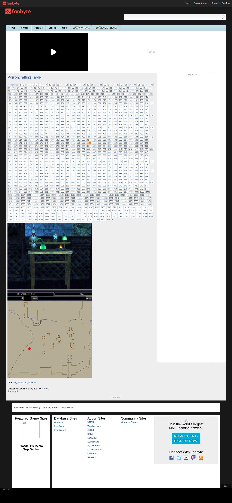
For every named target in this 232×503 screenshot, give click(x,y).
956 (51, 189)
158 (15, 100)
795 (67, 170)
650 (20, 155)
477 (115, 134)
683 (51, 158)
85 (77, 91)
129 (150, 94)
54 (90, 88)
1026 (17, 198)
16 (75, 85)
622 (15, 152)
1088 (117, 204)
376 (15, 125)
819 (46, 174)
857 (104, 177)
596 (25, 149)
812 (9, 174)
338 (99, 118)
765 (51, 167)
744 (83, 164)
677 (20, 158)
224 (73, 106)
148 (104, 97)
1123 (40, 210)
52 (82, 88)
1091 (136, 204)
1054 (48, 201)
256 (99, 109)
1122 (34, 210)
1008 (48, 195)
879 (78, 180)
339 (104, 118)
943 (125, 186)
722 (115, 161)
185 (15, 103)
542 (25, 143)
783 (146, 167)
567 (15, 146)
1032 (54, 198)
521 (57, 140)
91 (103, 91)
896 (25, 183)
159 (20, 100)
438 (51, 131)
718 (93, 161)
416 (83, 128)
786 (20, 170)
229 (99, 106)
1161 (126, 213)
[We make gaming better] (11, 3)
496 (73, 137)
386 (67, 125)
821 (57, 174)
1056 (61, 201)
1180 (96, 216)
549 (62, 143)
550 (67, 143)
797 (78, 170)
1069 (142, 201)
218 (41, 106)
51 (77, 88)
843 (30, 177)
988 (78, 192)
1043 (123, 198)
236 (136, 106)
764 (46, 167)
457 (9, 134)
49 (69, 88)
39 (26, 88)
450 (115, 131)
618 (141, 149)
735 (36, 164)
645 (136, 152)
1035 (73, 198)
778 (120, 167)
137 (46, 97)
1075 (35, 204)
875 (57, 180)
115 (77, 94)
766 (57, 167)
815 (25, 174)
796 (73, 170)
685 (62, 158)
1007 (42, 195)
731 (15, 164)
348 (9, 122)
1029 (35, 198)
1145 (29, 213)
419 (99, 128)
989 (83, 192)
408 (41, 128)
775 (104, 167)
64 (132, 88)
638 (99, 152)
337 (94, 118)
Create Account (201, 3)
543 (30, 143)
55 (94, 88)
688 (78, 158)
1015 (92, 195)
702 (9, 161)
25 (113, 85)
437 (46, 131)
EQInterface (93, 442)
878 (73, 180)
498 (83, 137)
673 (141, 155)
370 (125, 122)
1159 (114, 213)
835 (130, 174)
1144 (22, 213)
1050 (23, 201)
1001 (148, 192)
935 (83, 186)
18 (84, 85)
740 (62, 164)
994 (109, 192)
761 (30, 167)
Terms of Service (51, 407)
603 (62, 149)
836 (136, 174)
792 (51, 170)
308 (88, 115)
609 (94, 149)
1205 (103, 219)
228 (94, 106)
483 (146, 134)
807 (130, 170)
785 (15, 170)
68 (149, 88)
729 (151, 161)
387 (73, 125)
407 (36, 128)
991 (94, 192)
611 (104, 149)
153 (130, 97)
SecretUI (91, 457)
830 (104, 174)
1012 (73, 195)
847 (51, 177)
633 (73, 152)
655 (46, 155)
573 (46, 146)
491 (46, 137)
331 (62, 118)
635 (83, 152)
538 (146, 140)
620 (151, 149)
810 (146, 170)
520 (51, 140)
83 (69, 91)
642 (120, 152)
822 (62, 174)
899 (41, 183)
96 (124, 91)
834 (125, 174)
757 (9, 167)
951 (25, 189)
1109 (103, 207)
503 (109, 137)
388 (78, 125)
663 (88, 155)
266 (9, 112)
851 (73, 177)
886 (115, 180)
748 (104, 164)
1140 (144, 210)
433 (25, 131)
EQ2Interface (93, 446)
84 (73, 91)
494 (62, 137)
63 (128, 88)
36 (14, 88)
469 (73, 134)
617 (136, 149)
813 (15, 174)
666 (104, 155)
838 (146, 174)
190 (41, 103)
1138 (132, 210)
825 (78, 174)
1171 (41, 216)
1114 (133, 207)
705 (25, 161)
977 (20, 192)
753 (130, 164)
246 (46, 109)
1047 (149, 198)
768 (67, 167)
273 (46, 112)
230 (104, 106)
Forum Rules (67, 407)
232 (115, 106)
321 (9, 118)
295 (20, 115)
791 (46, 170)
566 (9, 146)
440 (62, 131)
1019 (117, 195)
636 (88, 152)
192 (51, 103)
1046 (142, 198)
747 (99, 164)
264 (141, 109)
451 (120, 131)
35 (9, 88)
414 (72, 128)
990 (88, 192)
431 (15, 131)
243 (30, 109)
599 (41, 149)
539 (9, 143)
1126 (59, 210)
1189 (151, 216)
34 (152, 85)
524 (73, 140)
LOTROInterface (95, 449)
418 (93, 128)
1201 (78, 219)
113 (67, 94)
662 (83, 155)
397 (125, 125)
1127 (65, 210)
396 (120, 125)
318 (141, 115)
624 (25, 152)
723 (120, 161)
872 (41, 180)
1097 (29, 207)
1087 (111, 204)
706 (30, 161)
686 (67, 158)
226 (83, 106)
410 (51, 128)
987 (73, 192)
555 (94, 143)
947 (146, 186)
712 (62, 161)
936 (88, 186)
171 (83, 100)
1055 (54, 201)
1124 (47, 210)
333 (73, 118)
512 (9, 140)
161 (30, 100)
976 (15, 192)
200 (94, 103)
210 (146, 103)
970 (125, 189)
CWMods (91, 453)
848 (57, 177)
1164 (145, 213)
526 (83, 140)
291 (141, 112)
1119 (16, 210)
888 (125, 180)
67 (145, 88)
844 (36, 177)
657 (57, 155)
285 (109, 112)
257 (104, 109)
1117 (150, 207)
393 (104, 125)
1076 (42, 204)
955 (46, 189)
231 (109, 106)
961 (78, 189)
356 (51, 122)
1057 (67, 201)
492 (51, 137)
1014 (86, 195)
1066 (123, 201)
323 (20, 118)
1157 (102, 213)
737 (46, 164)
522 (62, 140)
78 (48, 91)
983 (51, 192)
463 (41, 134)
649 (15, 155)
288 (125, 112)
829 (99, 174)
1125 (53, 210)
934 (78, 186)
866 (9, 180)
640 (109, 152)
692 (99, 158)
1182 (108, 216)
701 (146, 158)
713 (67, 161)
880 (83, 180)
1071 (10, 204)
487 (25, 137)
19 (88, 85)
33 (147, 85)
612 (109, 149)
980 (36, 192)
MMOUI (90, 422)
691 (94, 158)
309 (94, 115)
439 (57, 131)
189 (36, 103)
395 (115, 125)
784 (9, 170)
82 (65, 91)
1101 (54, 207)
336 (88, 118)
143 (78, 97)
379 (30, 125)
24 (109, 85)
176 (109, 100)
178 (120, 100)
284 (104, 112)
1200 (71, 219)
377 (20, 125)
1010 (61, 195)
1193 (29, 219)
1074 (29, 204)
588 (125, 146)
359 (67, 122)
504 (115, 137)
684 (57, 158)
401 (146, 125)
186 (20, 103)
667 (109, 155)
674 (146, 155)
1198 (59, 219)
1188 (145, 216)
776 (109, 167)
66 (141, 88)
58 (107, 88)
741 (67, 164)
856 (99, 177)
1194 (35, 219)
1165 (151, 213)
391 (94, 125)
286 (115, 112)
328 (46, 118)
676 (15, 158)
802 (104, 170)
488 (30, 137)
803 (109, 170)
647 (146, 152)
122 (113, 94)
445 (88, 131)
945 (136, 186)
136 (41, 97)
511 (151, 137)
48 (65, 88)
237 (141, 106)
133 (25, 97)
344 (130, 118)
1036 (79, 198)
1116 (144, 207)
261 (125, 109)
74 (31, 91)
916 (130, 183)
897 (30, 183)
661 (78, 155)
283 (99, 112)
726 (136, 161)
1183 (114, 216)
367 (109, 122)
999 (136, 192)
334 (78, 118)
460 (25, 134)
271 (36, 112)
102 (9, 94)
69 (9, 91)
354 (41, 122)
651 (25, 155)
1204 (97, 219)
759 (20, 167)
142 (73, 97)
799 (88, 170)
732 (20, 164)
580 (83, 146)
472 (88, 134)
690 (88, 158)
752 (125, 164)
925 (30, 186)
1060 (86, 201)
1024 (148, 195)
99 (137, 91)
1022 (136, 195)
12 (58, 85)
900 (46, 183)
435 (36, 131)
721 (109, 161)
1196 (47, 219)
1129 (77, 210)
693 (104, 158)
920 (151, 183)
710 (51, 161)
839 (9, 177)
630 (57, 152)
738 (51, 164)
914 (120, 183)
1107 (91, 207)
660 (73, 155)
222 (62, 106)
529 (99, 140)
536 (136, 140)
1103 (66, 207)
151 (120, 97)
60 (115, 88)
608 (88, 149)
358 (62, 122)
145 (88, 97)
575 (57, 146)
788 (30, 170)
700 (141, 158)
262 (130, 109)
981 (41, 192)
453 (130, 131)
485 (15, 137)
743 (78, 164)
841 (20, 177)
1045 (136, 198)
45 (52, 88)
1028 (29, 198)
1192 (22, 219)
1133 (102, 210)
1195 (41, 219)
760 (25, 167)
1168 (22, 216)
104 (20, 94)
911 (104, 183)
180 (130, 100)
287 (120, 112)
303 (62, 115)
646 (141, 152)
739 (57, 164)
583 (99, 146)
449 (109, 131)
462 (36, 134)
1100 (48, 207)
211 (151, 103)
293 (9, 115)
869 (25, 180)
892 (146, 180)
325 (30, 118)
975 (9, 192)
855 (94, 177)
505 (120, 137)
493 (57, 137)
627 (41, 152)
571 (36, 146)
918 (141, 183)
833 (120, 174)
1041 (111, 198)
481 (136, 134)
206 (125, 103)
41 (35, 88)
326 (36, 118)
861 (125, 177)
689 (83, 158)
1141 (151, 210)
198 (83, 103)
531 (109, 140)
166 (57, 100)
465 (51, 134)
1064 (111, 201)
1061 (92, 201)
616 (130, 149)
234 (125, 106)
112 (61, 94)
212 (9, 106)
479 (125, 134)
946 (141, 186)
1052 (35, 201)
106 (30, 94)
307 (83, 115)
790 (41, 170)
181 (136, 100)
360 (73, 122)
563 (136, 143)
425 (130, 128)
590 (136, 146)
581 (88, 146)
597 (30, 149)
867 (15, 180)
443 (78, 131)
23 (105, 85)
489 (36, 137)
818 (41, 174)
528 (94, 140)
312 (109, 115)
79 (52, 91)
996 (120, 192)
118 (92, 94)
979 (30, 192)
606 (78, 149)
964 (94, 189)
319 (146, 115)
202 (104, 103)
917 (136, 183)
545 (41, 143)
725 (130, 161)
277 (67, 112)
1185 (126, 216)
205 (120, 103)
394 (109, 125)
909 (94, 183)
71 (18, 91)
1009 (54, 195)
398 (130, 125)
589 (130, 146)
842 (25, 177)
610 (99, 149)
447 (99, 131)
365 (99, 122)
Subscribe (19, 407)
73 (26, 91)
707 (36, 161)
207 (130, 103)
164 (46, 100)
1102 (60, 207)
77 (43, 91)
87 (86, 91)
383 (51, 125)
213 (15, 106)
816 (30, 174)
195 (67, 103)
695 (115, 158)
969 (120, 189)
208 (136, 103)
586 (115, 146)
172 (88, 100)
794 (62, 170)
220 (51, 106)
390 (88, 125)
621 (9, 152)
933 (73, 186)
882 (94, 180)
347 (146, 118)
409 (46, 128)
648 (9, 155)
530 (104, 140)
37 (18, 88)
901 (51, 183)
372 (136, 122)
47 (60, 88)
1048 (10, 201)
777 (115, 167)
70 (14, 91)
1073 (23, 204)
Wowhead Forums (129, 422)
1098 (35, 207)
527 (88, 140)
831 (109, 174)
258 (109, 109)
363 (88, 122)
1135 (114, 210)
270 (30, 112)
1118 (10, 210)
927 (41, 186)
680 (36, 158)
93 (111, 91)
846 (46, 177)
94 (115, 91)
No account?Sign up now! (186, 438)
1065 (117, 201)
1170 (35, 216)
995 (115, 192)
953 (36, 189)
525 (78, 140)
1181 (102, 216)
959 (67, 189)
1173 (53, 216)
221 (57, 106)
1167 (16, 216)
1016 (98, 195)
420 (104, 128)
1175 (65, 216)
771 (83, 167)
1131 (89, 210)
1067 (130, 201)
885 (109, 180)
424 (125, 128)
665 (99, 155)
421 (109, 128)
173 (94, 100)
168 (67, 100)
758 (15, 167)
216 (30, 106)
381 (41, 125)
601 (51, 149)
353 (36, 122)
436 (41, 131)
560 (120, 143)
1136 (120, 210)
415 (78, 128)
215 (25, 106)
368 (115, 122)
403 (15, 128)
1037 (86, 198)
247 (51, 109)
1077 (48, 204)
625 (30, 152)
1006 (35, 195)
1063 (105, 201)
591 (141, 146)
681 (41, 158)
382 (46, 125)
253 (83, 109)
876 (62, 180)
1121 (28, 210)
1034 (67, 198)
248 (57, 109)
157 (9, 100)
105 (25, 94)
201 (99, 103)
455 (141, 131)
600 (46, 149)
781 (136, 167)
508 (136, 137)
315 (125, 115)
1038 (92, 198)
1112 (121, 207)
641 (115, 152)
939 (104, 186)
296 (25, 115)
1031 (48, 198)
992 (99, 192)
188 (30, 103)
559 (115, 143)
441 (67, 131)
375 (9, 125)
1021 (130, 195)
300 (46, 115)
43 (43, 88)
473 (94, 134)
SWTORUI (92, 438)
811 (151, 170)
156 (146, 97)
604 (67, 149)
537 (141, 140)
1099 (42, 207)
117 (87, 94)
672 (136, 155)
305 (73, 115)
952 (30, 189)
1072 (17, 204)
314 (120, 115)
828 (94, 174)
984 (57, 192)
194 (62, 103)
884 (104, 180)
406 (30, 128)
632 (67, 152)
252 (78, 109)
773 (94, 167)
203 (109, 103)
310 (99, 115)
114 (72, 94)
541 (20, 143)
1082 (79, 204)
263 (136, 109)
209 (141, 103)
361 (78, 122)
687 (73, 158)
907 (83, 183)
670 (125, 155)
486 (20, 137)
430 (9, 131)
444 (83, 131)
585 (109, 146)
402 (9, 128)
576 (62, 146)
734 (30, 164)
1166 (10, 216)
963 (88, 189)
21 (96, 85)
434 (30, 131)
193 (57, 103)
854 (88, 177)
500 (94, 137)
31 (139, 85)
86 (82, 91)
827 (88, 174)
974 (146, 189)
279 (78, 112)
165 (51, 100)
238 (146, 106)
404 (20, 128)
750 (115, 164)
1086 (105, 204)
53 (86, 88)
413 (67, 128)
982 (46, 192)
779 (125, 167)
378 (25, 125)
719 (99, 161)
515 (25, 140)
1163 (139, 213)
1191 (16, 219)
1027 (23, 198)
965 (99, 189)
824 (73, 174)
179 (125, 100)
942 (120, 186)
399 (136, 125)
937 (94, 186)
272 (41, 112)
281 (88, 112)
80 (56, 91)
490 (41, 137)
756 (146, 164)
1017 (104, 195)
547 (51, 143)
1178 (84, 216)
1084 (92, 204)
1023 (142, 195)
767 (62, 167)
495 (67, 137)
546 (46, 143)
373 (141, 122)
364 (94, 122)
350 (20, 122)
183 (146, 100)
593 (9, 149)
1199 (65, 219)
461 (30, 134)
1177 (77, 216)
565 (146, 143)
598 (36, 149)
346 (141, 118)
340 (109, 118)
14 (67, 85)
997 (125, 192)
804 (115, 170)
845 (41, 177)
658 (62, 155)
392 (99, 125)
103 (15, 94)
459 (20, 134)
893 (9, 183)
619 (146, 149)
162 (36, 100)
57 (103, 88)
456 (146, 131)
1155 (90, 213)
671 (130, 155)
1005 (29, 195)
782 (141, 167)
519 (46, 140)
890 (136, 180)
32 (143, 85)
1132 (95, 210)
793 (57, 170)
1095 (17, 207)
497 (78, 137)
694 (109, 158)
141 (67, 97)
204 (115, 103)
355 (46, 122)
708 (41, 161)
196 (73, 103)
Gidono (45, 388)
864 (141, 177)
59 (111, 88)
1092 (142, 204)
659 (67, 155)
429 (151, 128)
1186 (133, 216)
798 (83, 170)
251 (73, 109)
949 (15, 189)
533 (120, 140)
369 (120, 122)
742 (73, 164)
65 (137, 88)
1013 (79, 195)
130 (9, 97)
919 (146, 183)
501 (99, 137)
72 (22, 91)
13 (62, 85)
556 (99, 143)
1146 (35, 213)
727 (141, 161)
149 (109, 97)
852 (78, 177)
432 (20, 131)
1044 (130, 198)
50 (73, 88)
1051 (29, 201)
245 (41, 109)
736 (41, 164)
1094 (10, 207)
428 (146, 128)
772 (88, 167)
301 (51, 115)
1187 (139, 216)
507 (130, 137)
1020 (123, 195)
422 (115, 128)
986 (67, 192)
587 (120, 146)
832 (115, 174)
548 (57, 143)
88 (90, 91)
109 (46, 94)
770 (78, 167)
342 (120, 118)
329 (51, 118)
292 (146, 112)
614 (120, 149)
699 (136, 158)
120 (102, 94)
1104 (72, 207)
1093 (149, 204)
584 (104, 146)
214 (20, 106)
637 (94, 152)
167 (62, 100)
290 (136, 112)
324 (25, 118)
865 (146, 177)
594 (15, 149)
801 (99, 170)
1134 (108, 210)
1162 (133, 213)
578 (73, 146)
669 (120, 155)
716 (83, 161)
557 (104, 143)
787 (25, 170)
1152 (71, 213)
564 (141, 143)
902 (57, 183)
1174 (59, 216)
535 (130, 140)
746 (94, 164)
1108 (97, 207)
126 (134, 94)
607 (83, 149)
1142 (10, 213)
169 (73, 100)
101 (146, 91)
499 (88, 137)
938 (99, 186)
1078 (54, 204)
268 (20, 112)
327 (41, 118)
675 (9, 158)
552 (78, 143)
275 (57, 112)
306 (78, 115)
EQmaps (32, 382)
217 (36, 106)
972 (136, 189)
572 (41, 146)
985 (62, 192)
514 (20, 140)
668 (115, 155)
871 (36, 180)
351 (25, 122)
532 (115, 140)
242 (25, 109)
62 (124, 88)
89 (94, 91)
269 (25, 112)
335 (83, 118)
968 (115, 189)
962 (83, 189)
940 (109, 186)
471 (83, 134)
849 (62, 177)
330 (57, 118)
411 (57, 128)
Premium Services (221, 3)
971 (130, 189)
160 (25, 100)
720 (104, 161)
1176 (71, 216)
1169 (29, 216)
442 (73, 131)
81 (60, 91)
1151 (65, 213)
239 (9, 109)
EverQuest (59, 426)
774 (99, 167)
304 (67, 115)
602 (57, 149)
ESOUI (90, 430)
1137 (126, 210)
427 (141, 128)
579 (78, 146)
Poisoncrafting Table (24, 77)
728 (146, 161)
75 (35, 91)
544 (36, 143)
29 (130, 85)
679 (30, 158)
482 (141, 134)
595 (20, 149)
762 (36, 167)
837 (141, 174)
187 (25, 103)
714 (72, 161)
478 (120, 134)
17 (79, 85)
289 (130, 112)
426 (136, 128)
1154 (84, 213)
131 (15, 97)
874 (51, 180)
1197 (53, 219)
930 (57, 186)
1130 (83, 210)
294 (15, 115)
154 (136, 97)
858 (109, 177)
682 (46, 158)
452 (125, 131)
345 (136, 118)
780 (130, 167)
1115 (138, 207)
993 (104, 192)
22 (101, 85)
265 (146, 109)
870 (30, 180)
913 (115, 183)
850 (67, 177)
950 (20, 189)
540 (15, 143)
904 (67, 183)
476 (109, 134)
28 (126, 85)
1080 (67, 204)
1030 (42, 198)
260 (120, 109)
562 (130, 143)
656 (51, 155)
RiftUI (90, 434)
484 (9, 137)
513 (15, 140)
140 (62, 97)
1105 (79, 207)
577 (67, 146)
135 (36, 97)
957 (57, 189)
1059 (79, 201)
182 (141, 100)
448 (104, 131)
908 (88, 183)
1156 (96, 213)
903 (62, 183)
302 (57, 115)
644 (130, 152)
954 (41, 189)
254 (88, 109)
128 (144, 94)
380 (36, 125)
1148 (47, 213)
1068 (136, 201)
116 (82, 94)
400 (141, 125)
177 (115, 100)
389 (83, 125)
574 (51, 146)
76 (39, 91)
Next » (110, 219)
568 (20, 146)
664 (94, 155)
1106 (85, 207)
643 (125, 152)
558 (109, 143)
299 (41, 115)
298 (36, 115)
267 (15, 112)
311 (104, 115)
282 (94, 112)
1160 (120, 213)
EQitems (22, 382)
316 (130, 115)
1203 (90, 219)
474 (99, 134)
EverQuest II (60, 430)
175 (104, 100)
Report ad (150, 52)
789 (36, 170)
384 (57, 125)
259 (115, 109)
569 (25, 146)
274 (51, 112)
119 (97, 94)
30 (135, 85)
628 (46, 152)
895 (20, 183)
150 (115, 97)
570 (30, 146)
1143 (16, 213)
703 (15, 161)
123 (118, 94)
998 (130, 192)
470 (78, 134)
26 (118, 85)
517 (36, 140)
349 (15, 122)
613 (115, 149)
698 (130, 158)
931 (62, 186)
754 (136, 164)
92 (107, 91)
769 (73, 167)
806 (125, 170)
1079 (61, 204)
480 (130, 134)
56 (98, 88)
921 (9, 186)
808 (136, 170)
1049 (17, 201)
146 (94, 97)
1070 (149, 201)
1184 (120, 216)
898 (36, 183)
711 (57, 161)
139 (57, 97)
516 (30, 140)
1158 (108, 213)
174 (99, 100)
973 (141, 189)
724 (125, 161)
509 (141, 137)
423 (120, 128)
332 (67, 118)
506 (125, 137)
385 (62, 125)
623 (20, 152)
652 (30, 155)
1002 (10, 195)
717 (88, 161)
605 (73, 149)
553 (83, 143)
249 (62, 109)
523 (67, 140)
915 (125, 183)
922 (15, 186)
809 (141, 170)
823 (67, 174)
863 (136, 177)
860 (120, 177)
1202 (84, 219)
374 (146, 122)
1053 (42, 201)
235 (130, 106)
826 (83, 174)
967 (109, 189)
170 (78, 100)
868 (20, 180)
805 (120, 170)
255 (94, 109)
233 (120, 106)
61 (120, 88)
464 (46, 134)
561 (125, 143)
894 (15, 183)
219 (46, 106)
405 (25, 128)
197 (78, 103)
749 (109, 164)
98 (132, 91)
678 (25, 158)
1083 (86, 204)
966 (104, 189)
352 (30, 122)
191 (46, 103)
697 (125, 158)
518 (41, 140)
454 (136, 131)
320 (151, 115)
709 (46, 161)
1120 (22, 210)
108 (41, 94)
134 (30, 97)
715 (78, 161)
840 (15, 177)
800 (94, 170)
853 (83, 177)
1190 (10, 219)
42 (39, 88)
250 (67, 109)
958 (62, 189)
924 (25, 186)
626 (36, 152)
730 (9, 164)
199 (88, 103)
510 (146, 137)
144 (83, 97)
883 (99, 180)
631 (62, 152)
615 (125, 149)
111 (57, 94)
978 (25, 192)
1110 (109, 207)
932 (67, 186)
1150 (59, 213)
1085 (98, 204)
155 (141, 97)
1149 (53, 213)
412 (62, 128)
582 (94, 146)
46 (56, 88)
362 (83, 122)
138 (51, 97)
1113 (127, 207)
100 (141, 91)
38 (22, 88)
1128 (71, 210)
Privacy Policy (33, 407)
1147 (41, 213)
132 (20, 97)
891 (141, 180)
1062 (98, 201)
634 (78, 152)
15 (71, 85)
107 (36, 94)
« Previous (13, 85)
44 (48, 88)
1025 (10, 198)
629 (51, 152)
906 (78, 183)
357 (57, 122)
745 (88, 164)
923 (20, 186)
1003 (17, 195)
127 (139, 94)
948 (9, 189)
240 (15, 109)
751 (120, 164)
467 (62, 134)
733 (25, 164)
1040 (105, 198)
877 (67, 180)
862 (130, 177)
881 (88, 180)
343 (125, 118)
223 (67, 106)
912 (109, 183)
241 (20, 109)
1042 (117, 198)
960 (73, 189)
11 (54, 85)
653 (36, 155)
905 (73, 183)
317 (136, 115)
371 (130, 122)
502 (104, 137)
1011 (67, 195)
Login (187, 3)
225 (78, 106)
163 (41, 100)
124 (123, 94)
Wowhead (58, 422)
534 (125, 140)
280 (83, 112)
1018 (111, 195)
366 (104, 122)
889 (130, 180)
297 (30, 115)
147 (99, 97)
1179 (90, 216)
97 (128, 91)
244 (36, 109)
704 (20, 161)
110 (51, 94)
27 (122, 85)
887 (120, 180)
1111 (115, 207)
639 (104, 152)
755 (141, 164)
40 (31, 88)
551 (73, 143)
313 (115, 115)
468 (67, 134)
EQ (15, 382)
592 (146, 146)
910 (99, 183)
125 (129, 94)
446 (94, 131)
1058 (73, 201)
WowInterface (94, 426)
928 (46, 186)
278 (73, 112)
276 (62, 112)
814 (20, 174)
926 (36, 186)
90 (98, 91)
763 (41, 167)
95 (120, 91)
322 (15, 118)
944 (130, 186)
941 (115, 186)
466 (57, 134)
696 (120, 158)
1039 (98, 198)
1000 (142, 192)
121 (108, 94)
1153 (77, 213)
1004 (23, 195)
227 (88, 106)
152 (125, 97)
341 (115, 118)
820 (51, 174)
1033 (61, 198)
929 (51, 186)
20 (92, 85)
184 (9, 103)
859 (115, 177)
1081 (73, 204)
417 (88, 128)
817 (36, 174)
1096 (23, 207)
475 (104, 134)
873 (46, 180)
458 (15, 134)
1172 (47, 216)
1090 (130, 204)
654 (41, 155)
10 (50, 85)
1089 (123, 204)
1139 (138, 210)
